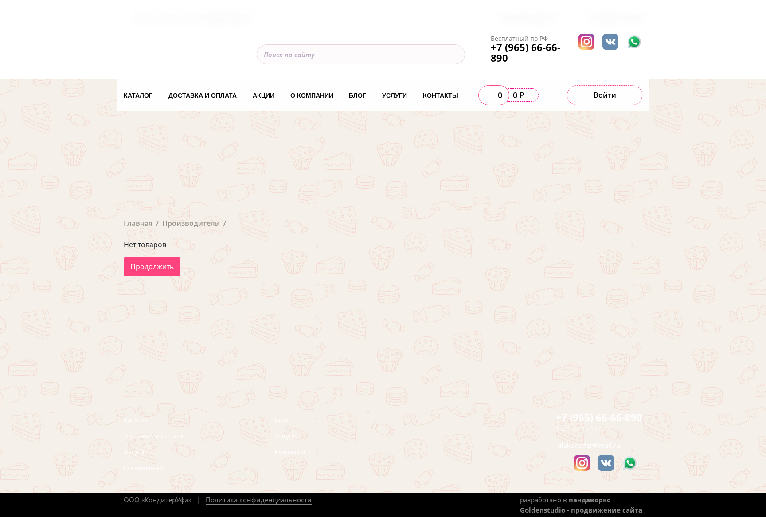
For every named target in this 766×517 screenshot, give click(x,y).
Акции (263, 95)
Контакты (440, 95)
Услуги (394, 95)
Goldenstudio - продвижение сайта (581, 509)
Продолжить (152, 267)
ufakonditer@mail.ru (588, 445)
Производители (191, 223)
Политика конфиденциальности (259, 499)
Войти (605, 95)
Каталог (138, 95)
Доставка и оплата (202, 95)
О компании (311, 95)
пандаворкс (589, 499)
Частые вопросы (527, 11)
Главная (138, 223)
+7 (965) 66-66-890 (525, 52)
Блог (357, 95)
